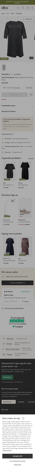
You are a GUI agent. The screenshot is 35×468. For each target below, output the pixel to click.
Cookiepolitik (6, 450)
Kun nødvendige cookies (17, 461)
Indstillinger (17, 464)
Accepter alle (17, 456)
